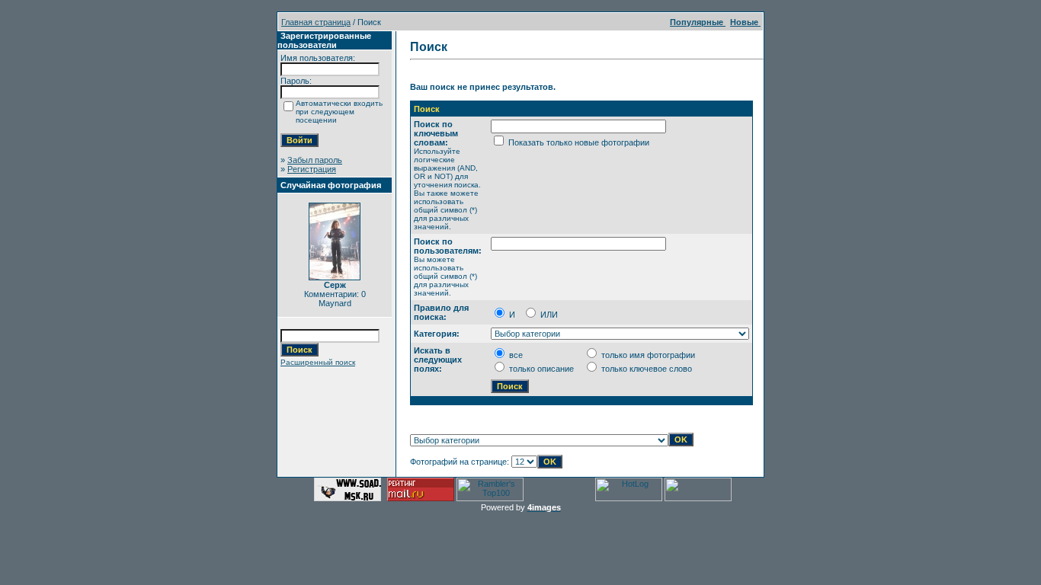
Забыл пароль (314, 160)
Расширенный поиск (317, 362)
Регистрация (311, 169)
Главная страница (316, 22)
